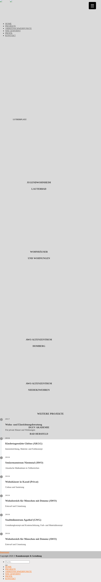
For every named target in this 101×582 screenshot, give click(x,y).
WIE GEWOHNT (13, 31)
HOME (8, 24)
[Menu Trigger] (92, 5)
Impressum (4, 552)
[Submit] (6, 565)
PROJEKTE (10, 26)
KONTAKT (10, 35)
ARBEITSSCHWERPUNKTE (18, 28)
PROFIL (9, 33)
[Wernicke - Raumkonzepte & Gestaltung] (10, 1)
